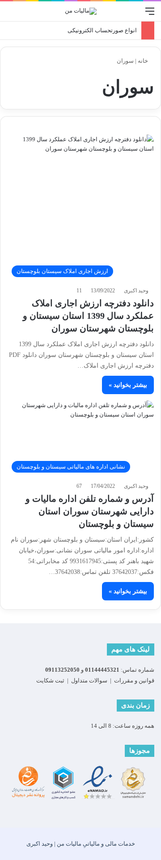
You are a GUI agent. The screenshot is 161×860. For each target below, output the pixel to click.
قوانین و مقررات (134, 680)
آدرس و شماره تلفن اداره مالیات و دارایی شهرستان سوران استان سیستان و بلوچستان (89, 511)
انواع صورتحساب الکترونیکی (102, 30)
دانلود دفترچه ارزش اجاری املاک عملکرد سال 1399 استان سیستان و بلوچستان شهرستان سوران (88, 315)
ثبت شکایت (50, 680)
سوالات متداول (89, 680)
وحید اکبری (136, 290)
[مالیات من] (81, 11)
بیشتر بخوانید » (128, 385)
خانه (143, 60)
